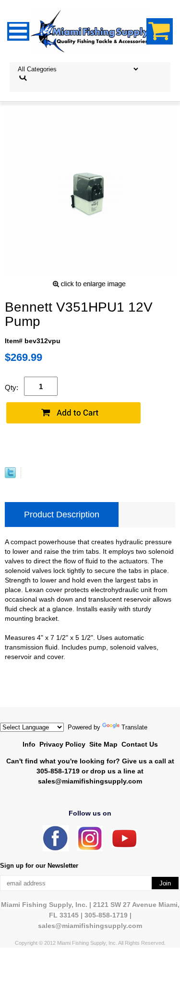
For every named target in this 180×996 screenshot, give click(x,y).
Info (29, 744)
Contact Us (139, 744)
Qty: (11, 387)
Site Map (103, 744)
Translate (134, 727)
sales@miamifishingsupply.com (90, 781)
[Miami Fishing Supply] (56, 849)
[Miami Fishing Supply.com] (124, 845)
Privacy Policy (62, 744)
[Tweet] (10, 476)
